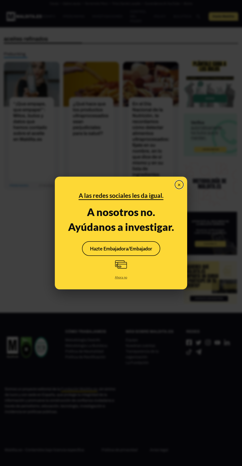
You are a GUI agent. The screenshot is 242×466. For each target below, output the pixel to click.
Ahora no (121, 277)
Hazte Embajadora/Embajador (121, 248)
